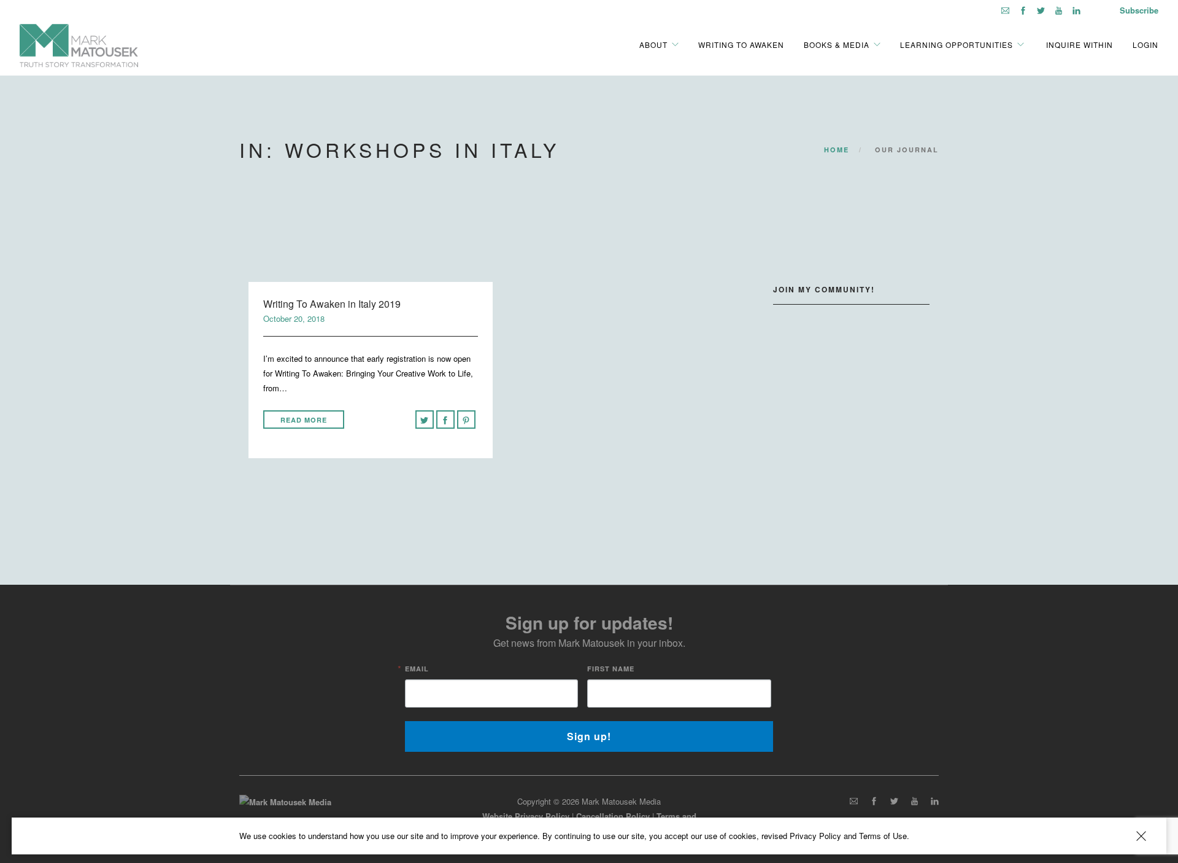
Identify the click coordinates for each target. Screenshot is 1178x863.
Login (1145, 44)
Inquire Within (1078, 44)
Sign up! (589, 736)
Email (417, 668)
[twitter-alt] (1041, 10)
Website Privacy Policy (525, 816)
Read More (303, 419)
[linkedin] (1076, 10)
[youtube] (1059, 10)
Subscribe (1139, 10)
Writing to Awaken (741, 44)
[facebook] (1023, 10)
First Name (610, 668)
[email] (1005, 10)
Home (836, 149)
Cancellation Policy (613, 816)
